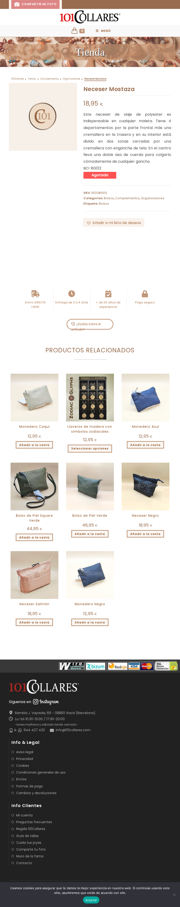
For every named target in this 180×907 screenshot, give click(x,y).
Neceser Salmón (34, 604)
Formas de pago (29, 786)
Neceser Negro (145, 515)
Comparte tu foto (31, 849)
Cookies (22, 765)
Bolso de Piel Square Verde (34, 518)
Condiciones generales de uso (41, 772)
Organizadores (71, 79)
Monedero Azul (145, 426)
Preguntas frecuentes (34, 822)
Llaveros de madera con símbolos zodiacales (90, 429)
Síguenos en (20, 701)
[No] (174, 894)
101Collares (17, 79)
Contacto (24, 863)
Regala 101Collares (30, 828)
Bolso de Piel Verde (89, 515)
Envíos (21, 779)
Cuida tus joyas (28, 842)
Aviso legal (24, 752)
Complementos (49, 79)
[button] (113, 222)
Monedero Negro (90, 604)
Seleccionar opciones (90, 448)
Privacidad (24, 758)
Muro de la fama (29, 856)
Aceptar (91, 900)
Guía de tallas (27, 835)
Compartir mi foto (38, 4)
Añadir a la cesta (34, 445)
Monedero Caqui (34, 426)
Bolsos (109, 198)
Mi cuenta (24, 815)
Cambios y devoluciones (36, 793)
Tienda (32, 79)
